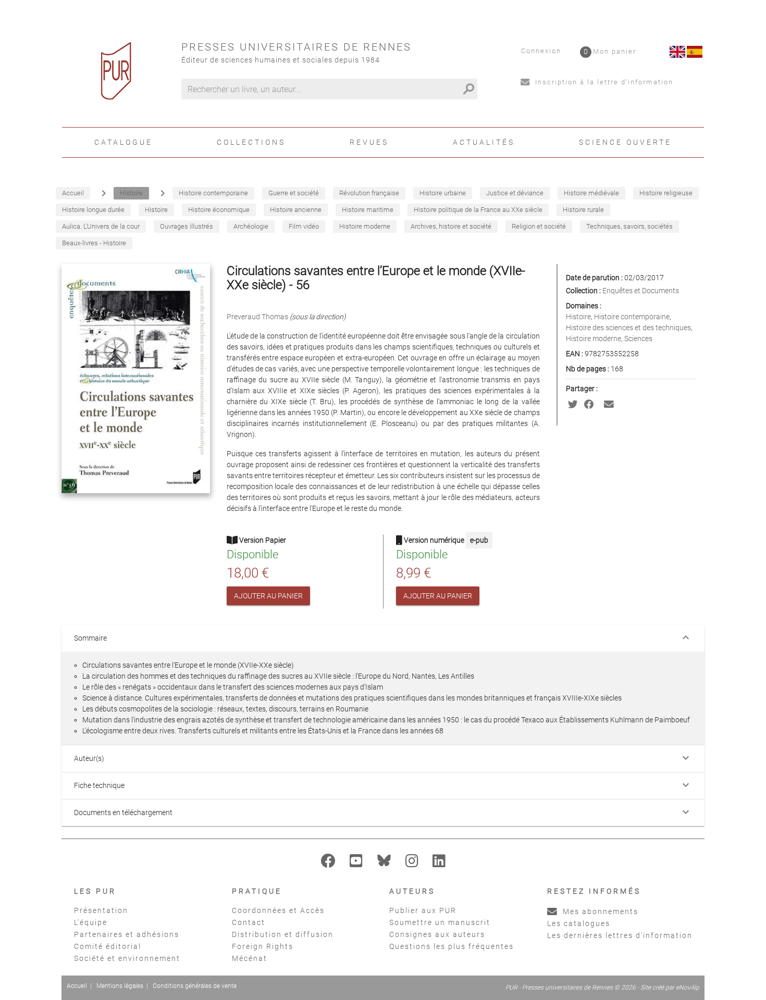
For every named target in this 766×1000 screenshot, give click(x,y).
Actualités (484, 142)
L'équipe (90, 922)
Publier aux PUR (422, 910)
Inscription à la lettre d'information (603, 82)
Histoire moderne (593, 338)
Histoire (578, 316)
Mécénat (249, 958)
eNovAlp (687, 987)
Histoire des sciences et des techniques (628, 327)
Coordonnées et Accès (278, 910)
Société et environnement (127, 958)
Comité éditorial (107, 946)
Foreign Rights (262, 946)
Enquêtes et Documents (640, 290)
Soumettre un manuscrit (439, 922)
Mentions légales (119, 986)
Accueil (77, 986)
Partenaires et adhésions (126, 934)
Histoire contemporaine (632, 316)
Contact (248, 922)
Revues (369, 142)
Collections (251, 142)
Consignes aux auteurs (437, 934)
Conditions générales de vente (195, 986)
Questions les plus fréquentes (451, 946)
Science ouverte (625, 142)
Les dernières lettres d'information (620, 935)
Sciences (638, 338)
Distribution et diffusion (282, 934)
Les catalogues (578, 923)
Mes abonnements (599, 911)
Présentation (101, 910)
